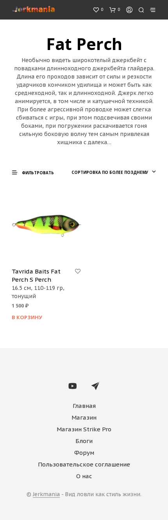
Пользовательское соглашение (84, 464)
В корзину (27, 317)
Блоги (84, 441)
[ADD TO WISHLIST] (77, 271)
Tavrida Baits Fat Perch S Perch (36, 275)
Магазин (84, 417)
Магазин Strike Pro (84, 429)
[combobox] (113, 172)
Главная (84, 405)
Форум (84, 452)
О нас (84, 476)
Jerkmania (46, 494)
